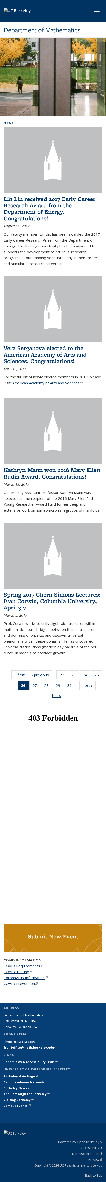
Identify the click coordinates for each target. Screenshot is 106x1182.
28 (48, 686)
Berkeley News (17, 1088)
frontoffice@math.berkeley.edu (30, 1047)
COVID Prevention (21, 983)
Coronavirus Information (26, 977)
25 (98, 675)
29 (59, 686)
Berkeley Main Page (21, 1076)
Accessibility (91, 1148)
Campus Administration (24, 1082)
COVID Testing (18, 971)
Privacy (95, 1159)
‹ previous (42, 674)
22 (63, 675)
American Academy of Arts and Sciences (47, 382)
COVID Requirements (23, 965)
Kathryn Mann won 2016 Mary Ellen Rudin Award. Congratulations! (52, 473)
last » (58, 695)
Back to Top (93, 1175)
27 (36, 686)
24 (86, 675)
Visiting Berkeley (19, 1100)
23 (75, 675)
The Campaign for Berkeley (27, 1094)
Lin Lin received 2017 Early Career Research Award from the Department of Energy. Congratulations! (49, 208)
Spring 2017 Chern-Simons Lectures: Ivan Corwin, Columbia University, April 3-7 (52, 601)
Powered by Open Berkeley (80, 1142)
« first (21, 674)
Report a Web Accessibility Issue (31, 1062)
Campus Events (17, 1106)
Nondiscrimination (87, 1153)
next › (89, 685)
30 (71, 686)
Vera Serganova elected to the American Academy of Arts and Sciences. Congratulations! (45, 354)
